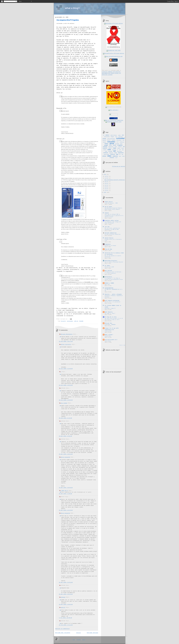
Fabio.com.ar (109, 201)
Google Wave (108, 336)
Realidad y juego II (110, 308)
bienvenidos (107, 136)
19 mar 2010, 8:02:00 (65, 436)
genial (112, 143)
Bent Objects (109, 312)
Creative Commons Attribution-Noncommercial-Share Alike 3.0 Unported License (111, 73)
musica (104, 149)
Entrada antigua (92, 632)
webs (123, 156)
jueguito (120, 146)
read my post (108, 331)
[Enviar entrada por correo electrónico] (70, 319)
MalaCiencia (108, 276)
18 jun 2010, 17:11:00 (66, 625)
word (116, 157)
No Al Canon (108, 206)
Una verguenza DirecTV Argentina (67, 20)
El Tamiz (107, 265)
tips (117, 154)
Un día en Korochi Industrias (112, 234)
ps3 (120, 149)
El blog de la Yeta (111, 317)
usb (122, 154)
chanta (104, 138)
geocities (117, 143)
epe (123, 140)
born (116, 136)
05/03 (107, 183)
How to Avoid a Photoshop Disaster (114, 262)
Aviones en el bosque (110, 245)
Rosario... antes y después (113, 294)
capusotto (120, 136)
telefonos (112, 154)
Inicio (78, 632)
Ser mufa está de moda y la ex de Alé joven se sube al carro (114, 319)
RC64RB (81, 321)
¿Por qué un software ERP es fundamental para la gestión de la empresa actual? (114, 215)
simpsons (111, 152)
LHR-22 (76, 321)
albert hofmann (113, 135)
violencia (115, 156)
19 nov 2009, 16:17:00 (66, 341)
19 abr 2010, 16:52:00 (66, 454)
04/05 (107, 187)
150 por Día (108, 323)
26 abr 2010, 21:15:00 (66, 510)
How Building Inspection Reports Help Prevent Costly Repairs (113, 208)
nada (109, 149)
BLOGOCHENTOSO (109, 288)
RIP (114, 151)
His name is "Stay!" (110, 313)
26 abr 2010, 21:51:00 (66, 582)
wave (120, 156)
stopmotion (121, 152)
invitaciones (110, 146)
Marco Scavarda (65, 457)
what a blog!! (72, 8)
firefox (106, 143)
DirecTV (63, 321)
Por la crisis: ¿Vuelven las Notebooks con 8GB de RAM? (112, 229)
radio (106, 151)
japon (116, 146)
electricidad (119, 140)
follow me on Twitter (118, 166)
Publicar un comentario (62, 628)
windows (112, 157)
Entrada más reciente (62, 632)
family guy (122, 141)
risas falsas (119, 151)
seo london (64, 403)
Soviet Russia (109, 238)
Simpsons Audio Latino (111, 220)
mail (84, 639)
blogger (112, 136)
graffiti (110, 145)
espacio (104, 141)
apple (119, 135)
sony (115, 152)
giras (121, 143)
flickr (79, 639)
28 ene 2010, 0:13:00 (65, 418)
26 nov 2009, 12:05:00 (66, 400)
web (74, 639)
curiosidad (120, 138)
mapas (118, 148)
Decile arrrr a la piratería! (112, 301)
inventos (105, 146)
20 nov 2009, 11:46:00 (66, 368)
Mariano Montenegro (67, 334)
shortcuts (105, 152)
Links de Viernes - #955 (111, 203)
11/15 (107, 178)
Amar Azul (107, 284)
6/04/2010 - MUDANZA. (110, 324)
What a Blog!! (109, 334)
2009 (105, 174)
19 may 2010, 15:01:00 (66, 604)
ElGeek (107, 213)
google (106, 145)
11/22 (107, 176)
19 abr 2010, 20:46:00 (66, 487)
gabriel (63, 607)
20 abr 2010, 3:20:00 (65, 493)
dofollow (113, 140)
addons (107, 135)
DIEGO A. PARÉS (109, 283)
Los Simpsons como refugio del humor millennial (113, 222)
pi (117, 149)
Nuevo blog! (108, 341)
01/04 (107, 190)
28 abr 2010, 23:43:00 (66, 594)
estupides (70, 321)
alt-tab (107, 226)
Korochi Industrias (111, 233)
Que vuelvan (108, 270)
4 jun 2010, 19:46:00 (65, 617)
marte (122, 148)
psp (123, 149)
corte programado (111, 138)
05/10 (107, 181)
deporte (104, 140)
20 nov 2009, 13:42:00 (66, 385)
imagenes (120, 145)
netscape (114, 149)
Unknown (63, 597)
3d (103, 135)
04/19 (107, 185)
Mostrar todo (122, 345)
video (109, 156)
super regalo (106, 154)
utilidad (104, 156)
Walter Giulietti (66, 344)
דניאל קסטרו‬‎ (64, 490)
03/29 (107, 188)
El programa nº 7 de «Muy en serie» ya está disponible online (114, 279)
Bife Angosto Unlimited (112, 300)
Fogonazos (108, 244)
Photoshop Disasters (111, 260)
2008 (105, 192)
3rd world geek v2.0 (111, 339)
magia (114, 148)
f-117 (117, 141)
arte (123, 135)
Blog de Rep (108, 249)
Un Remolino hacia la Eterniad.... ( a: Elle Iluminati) (114, 272)
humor (114, 145)
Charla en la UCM (109, 267)
